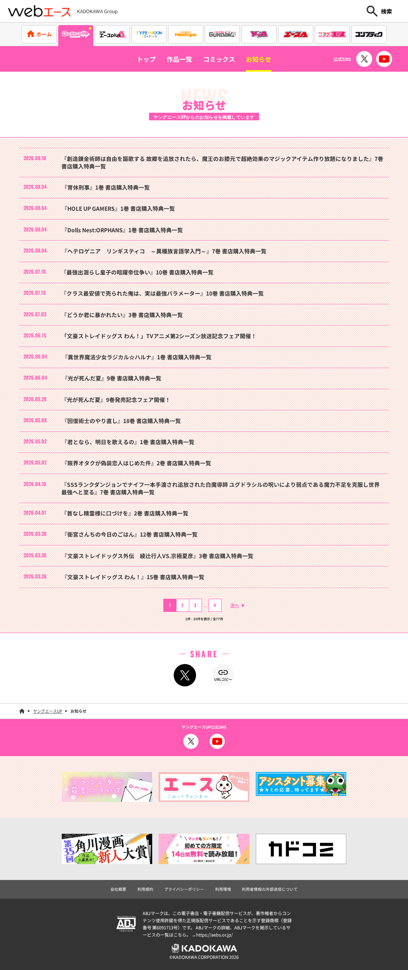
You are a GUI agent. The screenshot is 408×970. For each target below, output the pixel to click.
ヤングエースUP (47, 711)
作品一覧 (179, 59)
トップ (146, 59)
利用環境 (223, 889)
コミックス (219, 59)
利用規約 (145, 889)
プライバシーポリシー (184, 889)
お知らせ (258, 59)
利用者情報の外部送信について (270, 889)
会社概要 (118, 889)
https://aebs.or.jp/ (214, 934)
